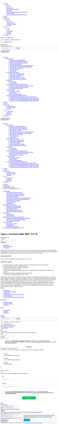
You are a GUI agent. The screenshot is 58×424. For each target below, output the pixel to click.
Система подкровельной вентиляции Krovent (21, 85)
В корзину (3, 242)
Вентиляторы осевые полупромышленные (21, 66)
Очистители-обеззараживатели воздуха (17, 14)
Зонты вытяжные (14, 69)
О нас (5, 26)
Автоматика (13, 70)
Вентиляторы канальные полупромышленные (21, 65)
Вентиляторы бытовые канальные (18, 62)
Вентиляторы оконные (15, 64)
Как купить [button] (7, 104)
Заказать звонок (5, 52)
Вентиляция (10, 8)
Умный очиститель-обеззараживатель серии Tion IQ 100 (24, 98)
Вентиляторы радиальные (16, 68)
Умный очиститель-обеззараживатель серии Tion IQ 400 (24, 100)
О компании (10, 31)
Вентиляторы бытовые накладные (18, 61)
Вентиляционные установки (17, 77)
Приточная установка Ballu (17, 75)
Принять (27, 420)
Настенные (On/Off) (15, 91)
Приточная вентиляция (13, 9)
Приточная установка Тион (17, 73)
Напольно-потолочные (15, 94)
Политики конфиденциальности (40, 342)
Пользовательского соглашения (34, 412)
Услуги (5, 17)
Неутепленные (13, 83)
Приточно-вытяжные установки (18, 79)
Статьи (5, 16)
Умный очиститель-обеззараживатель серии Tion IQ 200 (24, 99)
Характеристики (8, 246)
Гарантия (9, 25)
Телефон (3, 336)
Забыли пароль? (15, 409)
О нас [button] (5, 110)
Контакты (6, 35)
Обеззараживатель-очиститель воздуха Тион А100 (23, 96)
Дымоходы (9, 10)
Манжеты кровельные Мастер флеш (19, 87)
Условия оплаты (11, 22)
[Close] (2, 330)
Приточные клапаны (15, 76)
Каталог (6, 3)
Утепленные (13, 81)
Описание (6, 245)
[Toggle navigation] (1, 121)
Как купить (7, 18)
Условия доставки (11, 24)
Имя (2, 334)
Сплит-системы (11, 13)
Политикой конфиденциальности (44, 417)
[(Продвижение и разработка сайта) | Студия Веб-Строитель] (7, 326)
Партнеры (9, 33)
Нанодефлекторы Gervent (16, 88)
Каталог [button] (6, 57)
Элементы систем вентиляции (17, 60)
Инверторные (13, 92)
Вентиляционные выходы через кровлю (17, 12)
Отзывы (9, 32)
